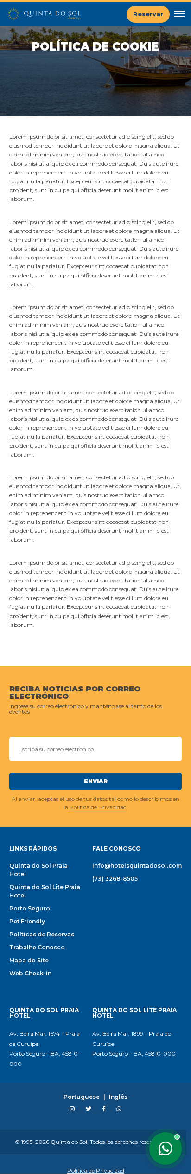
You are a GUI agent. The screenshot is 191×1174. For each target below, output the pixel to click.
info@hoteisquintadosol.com (137, 865)
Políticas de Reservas (41, 934)
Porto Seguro (29, 908)
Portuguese (82, 1097)
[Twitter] (88, 1109)
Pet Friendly (27, 921)
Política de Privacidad (98, 807)
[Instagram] (72, 1109)
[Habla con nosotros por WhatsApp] (165, 1148)
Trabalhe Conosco (37, 947)
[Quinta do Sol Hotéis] (43, 14)
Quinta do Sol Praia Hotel (38, 869)
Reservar (148, 14)
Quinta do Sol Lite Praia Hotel (44, 891)
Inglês (118, 1097)
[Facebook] (103, 1109)
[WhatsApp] (118, 1109)
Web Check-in (30, 973)
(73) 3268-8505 (115, 878)
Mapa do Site (29, 960)
